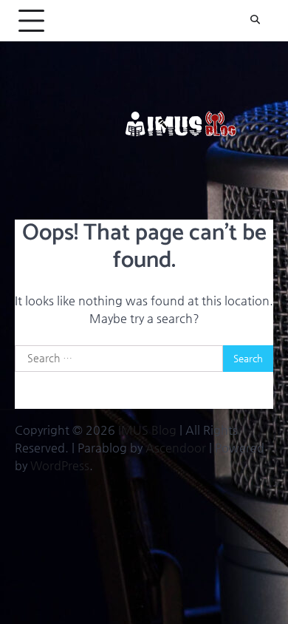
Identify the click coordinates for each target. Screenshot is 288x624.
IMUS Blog (147, 430)
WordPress (59, 465)
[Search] (255, 21)
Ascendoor (175, 448)
